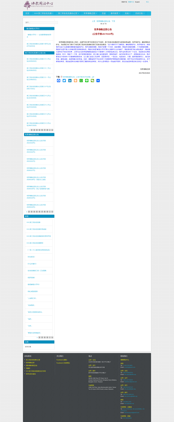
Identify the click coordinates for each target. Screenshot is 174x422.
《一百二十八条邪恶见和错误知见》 (39, 250)
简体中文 (124, 2)
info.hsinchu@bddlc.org (130, 396)
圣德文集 (139, 13)
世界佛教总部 (90, 13)
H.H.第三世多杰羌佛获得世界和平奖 (39, 236)
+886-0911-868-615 (128, 394)
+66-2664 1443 (127, 401)
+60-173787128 (127, 409)
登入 (147, 2)
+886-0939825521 (128, 372)
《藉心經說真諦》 (33, 291)
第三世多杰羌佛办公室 (68, 13)
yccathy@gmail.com (129, 367)
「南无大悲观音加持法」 (35, 312)
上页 (93, 21)
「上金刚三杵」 (32, 298)
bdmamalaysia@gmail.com (131, 412)
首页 (27, 13)
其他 (127, 13)
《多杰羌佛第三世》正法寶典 (36, 270)
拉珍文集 (28, 346)
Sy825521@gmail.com (130, 381)
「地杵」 (30, 319)
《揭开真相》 (31, 277)
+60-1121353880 (137, 409)
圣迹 (104, 13)
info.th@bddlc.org (129, 403)
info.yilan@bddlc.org (130, 389)
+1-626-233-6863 (127, 365)
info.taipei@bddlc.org (130, 374)
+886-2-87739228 (128, 380)
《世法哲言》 (31, 257)
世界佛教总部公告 (103, 21)
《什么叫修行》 (32, 264)
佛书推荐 (115, 13)
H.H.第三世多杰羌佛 (43, 13)
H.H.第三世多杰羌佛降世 (35, 243)
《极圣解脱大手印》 (33, 284)
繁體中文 (131, 2)
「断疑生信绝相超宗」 (34, 333)
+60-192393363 (127, 418)
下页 (113, 21)
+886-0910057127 (128, 387)
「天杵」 (30, 326)
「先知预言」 (31, 305)
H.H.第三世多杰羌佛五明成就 (36, 229)
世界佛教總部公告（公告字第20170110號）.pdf (78, 77)
